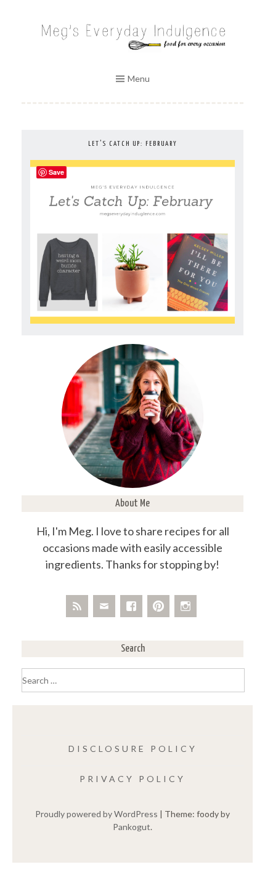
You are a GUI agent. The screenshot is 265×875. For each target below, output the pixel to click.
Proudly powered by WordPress (96, 814)
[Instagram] (185, 606)
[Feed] (77, 606)
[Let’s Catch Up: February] (132, 320)
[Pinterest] (158, 606)
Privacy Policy (133, 778)
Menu (139, 78)
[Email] (104, 606)
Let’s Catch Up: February (132, 143)
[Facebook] (131, 606)
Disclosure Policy (132, 748)
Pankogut (131, 826)
